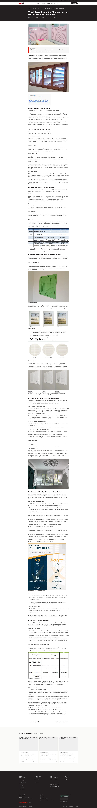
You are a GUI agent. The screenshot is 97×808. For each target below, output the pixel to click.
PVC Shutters (23, 780)
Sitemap (76, 806)
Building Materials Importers (54, 786)
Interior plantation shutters (33, 55)
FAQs (54, 3)
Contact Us (74, 3)
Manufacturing (49, 3)
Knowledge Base (48, 17)
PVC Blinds (22, 787)
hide (34, 95)
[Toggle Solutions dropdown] (45, 3)
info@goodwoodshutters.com (64, 0)
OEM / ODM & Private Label (54, 779)
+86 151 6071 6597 (75, 0)
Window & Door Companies (54, 784)
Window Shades (22, 789)
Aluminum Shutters (23, 782)
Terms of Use (71, 806)
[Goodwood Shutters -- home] (28, 795)
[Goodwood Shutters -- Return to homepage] (21, 3)
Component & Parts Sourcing (54, 782)
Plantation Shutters (22, 777)
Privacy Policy (65, 806)
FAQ (66, 777)
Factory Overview (38, 779)
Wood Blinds (22, 785)
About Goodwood (37, 782)
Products (38, 3)
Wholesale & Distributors (54, 777)
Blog (57, 3)
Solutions (43, 3)
